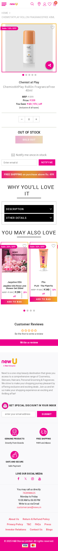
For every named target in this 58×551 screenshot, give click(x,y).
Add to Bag (14, 302)
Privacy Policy (15, 524)
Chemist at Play (29, 82)
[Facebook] (18, 478)
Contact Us (36, 529)
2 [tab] (26, 75)
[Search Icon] (32, 4)
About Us (14, 519)
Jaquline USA (14, 282)
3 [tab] (29, 75)
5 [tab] (35, 75)
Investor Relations (15, 529)
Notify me (47, 162)
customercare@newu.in (29, 507)
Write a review (29, 342)
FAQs (38, 524)
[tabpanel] (14, 273)
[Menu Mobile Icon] (3, 4)
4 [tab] (32, 75)
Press (47, 524)
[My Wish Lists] (49, 4)
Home (5, 13)
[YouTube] (39, 478)
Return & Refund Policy (36, 519)
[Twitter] (25, 478)
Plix (43, 282)
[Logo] (14, 4)
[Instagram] (32, 478)
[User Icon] (44, 4)
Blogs (49, 529)
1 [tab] (23, 75)
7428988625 (29, 493)
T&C (29, 524)
